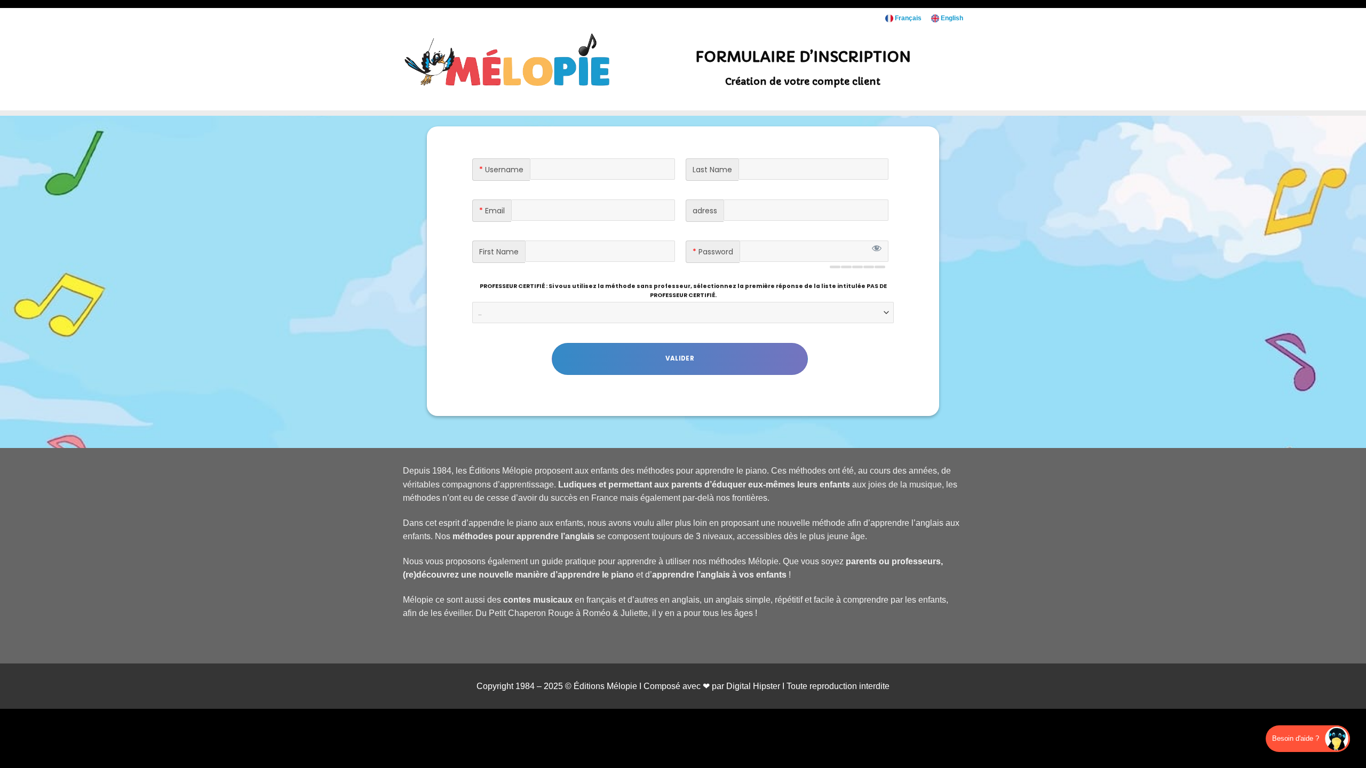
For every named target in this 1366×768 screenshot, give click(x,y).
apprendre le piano (596, 574)
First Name (499, 251)
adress (705, 210)
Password (713, 251)
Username (501, 169)
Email (492, 210)
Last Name (712, 169)
